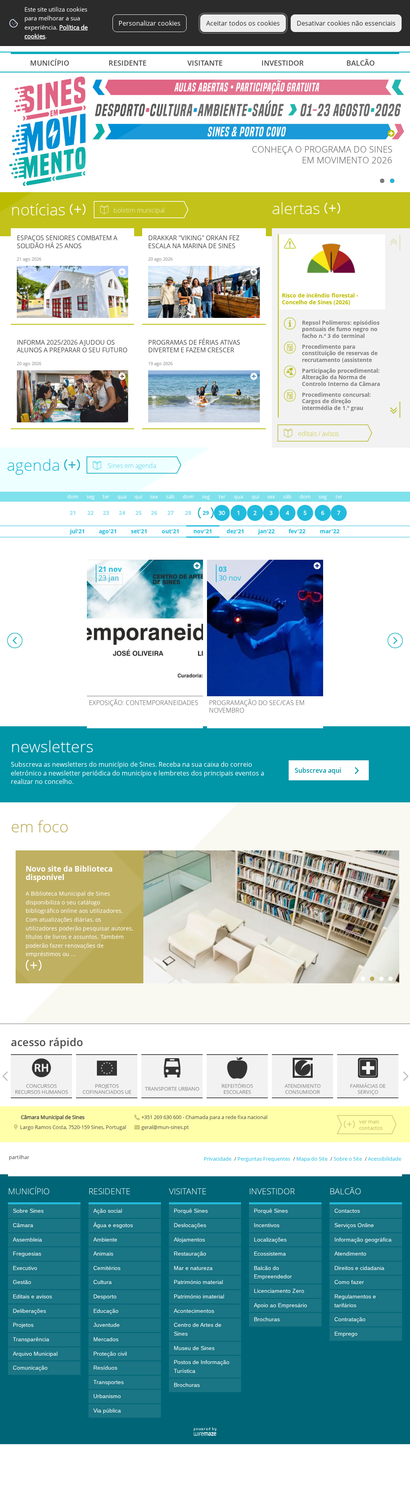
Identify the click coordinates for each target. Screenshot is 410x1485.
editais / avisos (318, 433)
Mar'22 (330, 531)
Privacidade (217, 1158)
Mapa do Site (312, 1158)
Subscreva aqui (318, 770)
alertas (298, 208)
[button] (395, 410)
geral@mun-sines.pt (164, 1127)
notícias (40, 209)
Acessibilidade (384, 1158)
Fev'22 (297, 531)
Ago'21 (108, 531)
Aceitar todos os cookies (243, 23)
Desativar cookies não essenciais (346, 23)
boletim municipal (139, 210)
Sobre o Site (348, 1158)
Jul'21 (77, 531)
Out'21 (170, 531)
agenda (35, 465)
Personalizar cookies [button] (150, 23)
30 (222, 512)
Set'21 (139, 531)
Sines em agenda (133, 465)
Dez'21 (235, 531)
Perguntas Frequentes (263, 1158)
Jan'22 (266, 531)
